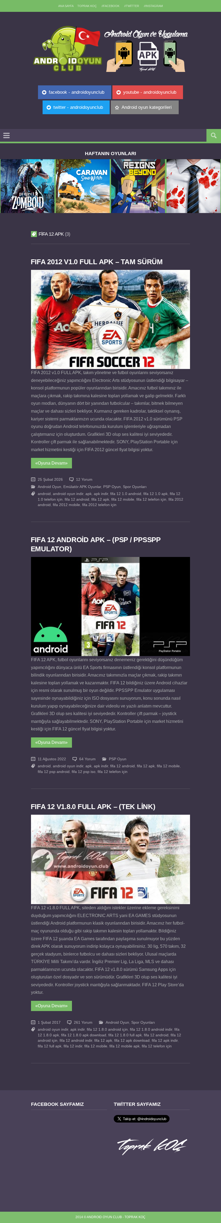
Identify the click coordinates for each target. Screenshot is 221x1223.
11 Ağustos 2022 (52, 759)
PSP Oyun (112, 487)
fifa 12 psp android (54, 772)
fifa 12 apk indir (165, 1041)
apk (88, 494)
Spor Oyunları (135, 487)
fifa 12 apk (100, 499)
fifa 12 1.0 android (125, 494)
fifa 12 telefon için (151, 499)
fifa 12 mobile (122, 499)
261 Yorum (83, 1022)
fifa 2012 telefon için (99, 505)
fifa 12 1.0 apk (155, 494)
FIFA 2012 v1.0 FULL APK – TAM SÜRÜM (97, 262)
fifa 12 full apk (49, 1046)
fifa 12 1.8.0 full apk (125, 1035)
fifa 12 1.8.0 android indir (151, 1029)
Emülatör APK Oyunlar (82, 487)
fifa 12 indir (73, 1046)
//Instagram (153, 6)
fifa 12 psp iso (83, 772)
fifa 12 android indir (76, 1041)
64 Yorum (87, 759)
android (44, 494)
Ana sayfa (66, 6)
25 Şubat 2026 (50, 480)
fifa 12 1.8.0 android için (107, 1029)
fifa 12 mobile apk (124, 1046)
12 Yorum (84, 480)
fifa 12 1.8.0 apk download (83, 1035)
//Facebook (110, 6)
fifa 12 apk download (132, 1041)
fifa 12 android (77, 499)
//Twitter (131, 6)
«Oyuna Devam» (51, 463)
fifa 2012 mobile (66, 505)
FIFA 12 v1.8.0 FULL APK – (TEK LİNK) (93, 806)
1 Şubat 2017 (49, 1022)
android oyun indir (68, 494)
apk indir (101, 494)
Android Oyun (49, 487)
